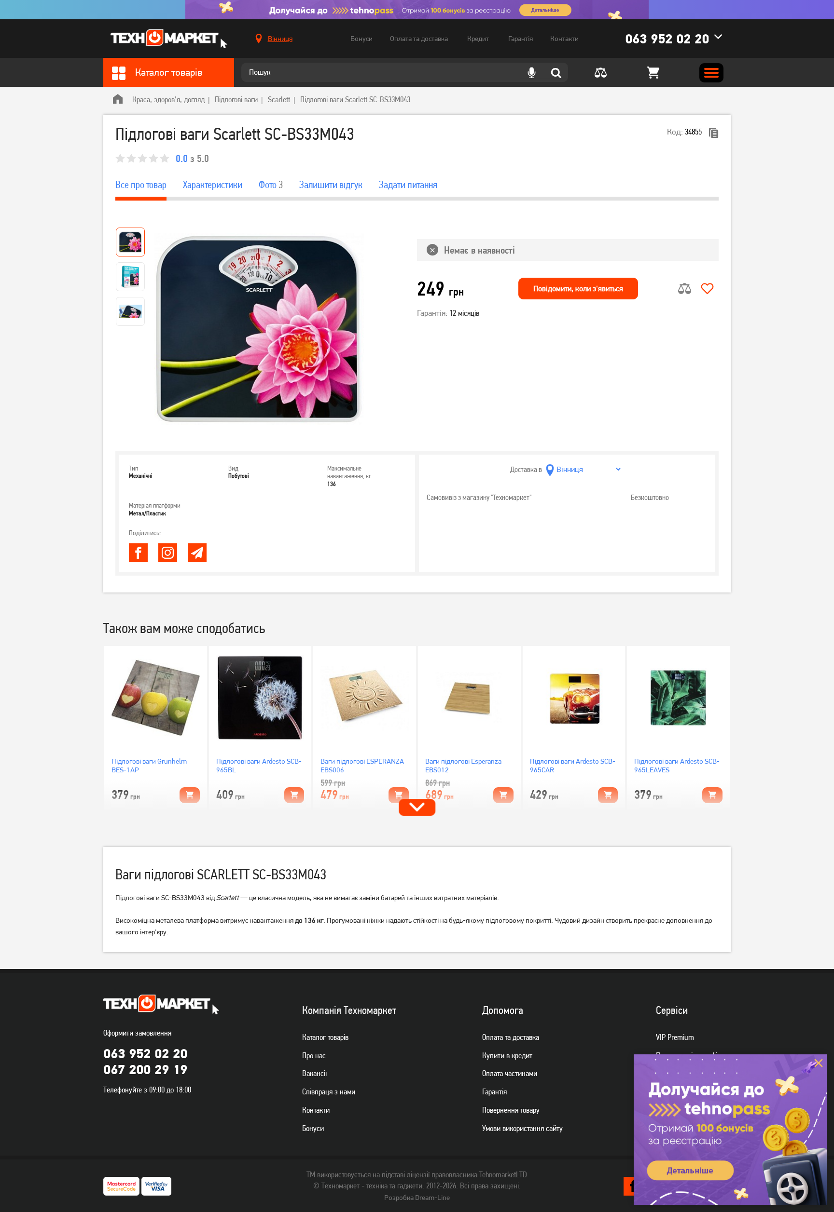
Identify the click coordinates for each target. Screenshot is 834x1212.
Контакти (564, 38)
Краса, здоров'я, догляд (168, 99)
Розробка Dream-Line (417, 1197)
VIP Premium (675, 1037)
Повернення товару (511, 1110)
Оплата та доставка (419, 38)
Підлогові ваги (236, 99)
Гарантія (520, 38)
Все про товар (141, 184)
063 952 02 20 (667, 38)
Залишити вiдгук (330, 184)
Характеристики (212, 184)
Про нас (314, 1055)
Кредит (478, 38)
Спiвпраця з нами (328, 1091)
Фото (271, 184)
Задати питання (408, 184)
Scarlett (279, 99)
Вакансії (314, 1073)
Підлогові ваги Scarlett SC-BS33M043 (355, 99)
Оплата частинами (509, 1073)
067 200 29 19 (145, 1069)
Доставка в (526, 469)
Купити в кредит (507, 1055)
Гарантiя (494, 1091)
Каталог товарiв (325, 1037)
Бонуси (361, 38)
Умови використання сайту (522, 1128)
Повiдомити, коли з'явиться (578, 288)
